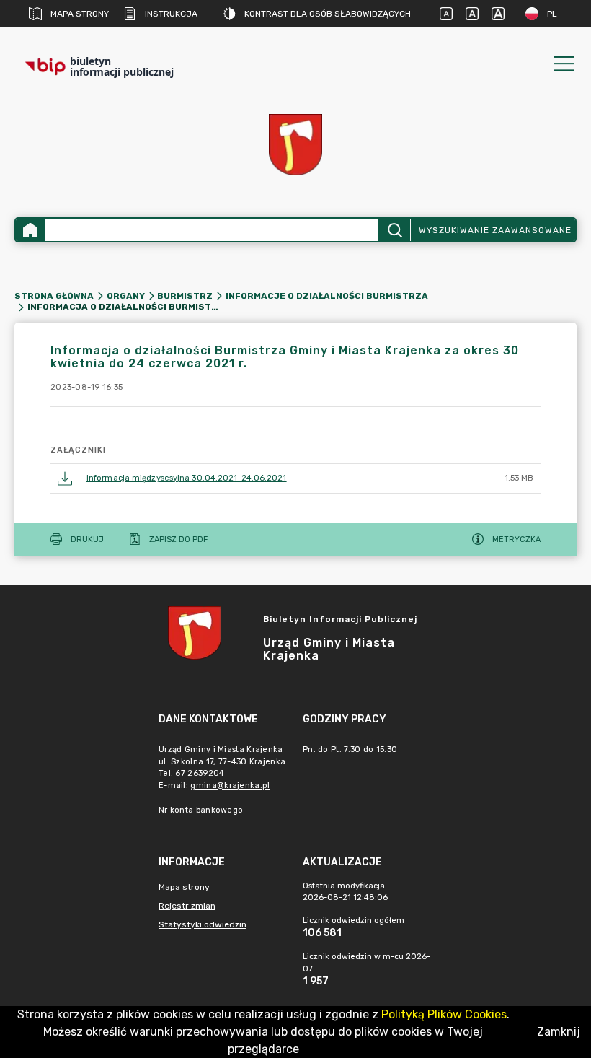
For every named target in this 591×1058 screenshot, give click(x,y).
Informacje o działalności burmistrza (327, 296)
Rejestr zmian (187, 906)
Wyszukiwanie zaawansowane (495, 230)
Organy (126, 296)
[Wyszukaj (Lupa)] (394, 230)
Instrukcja (171, 14)
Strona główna (54, 296)
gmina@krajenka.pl (230, 785)
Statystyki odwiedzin (202, 924)
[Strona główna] (30, 229)
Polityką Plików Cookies (444, 1014)
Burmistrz (185, 296)
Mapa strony (79, 14)
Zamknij (558, 1032)
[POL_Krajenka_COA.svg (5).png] (295, 144)
